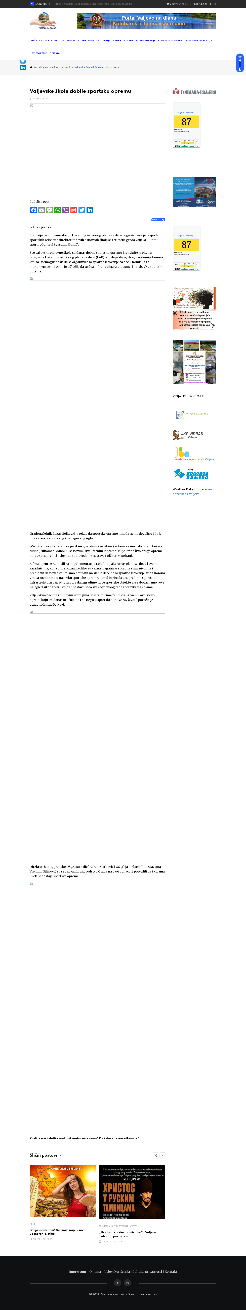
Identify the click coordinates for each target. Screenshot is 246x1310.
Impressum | (79, 1272)
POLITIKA (87, 40)
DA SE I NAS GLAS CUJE (198, 40)
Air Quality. (185, 113)
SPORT (117, 40)
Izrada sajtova (147, 1294)
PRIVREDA (72, 40)
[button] (156, 1155)
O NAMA (55, 53)
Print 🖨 (158, 219)
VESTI (48, 40)
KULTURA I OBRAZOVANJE (139, 40)
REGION (59, 40)
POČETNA (36, 40)
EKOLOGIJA (103, 40)
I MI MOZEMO (38, 53)
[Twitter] (23, 61)
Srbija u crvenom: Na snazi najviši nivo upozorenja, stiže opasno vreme (93, 4)
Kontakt (171, 1272)
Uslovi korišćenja (117, 1272)
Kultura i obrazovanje (114, 1226)
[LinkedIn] (23, 67)
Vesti (33, 1224)
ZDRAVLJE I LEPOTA (170, 40)
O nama (95, 1272)
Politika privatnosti (148, 1272)
